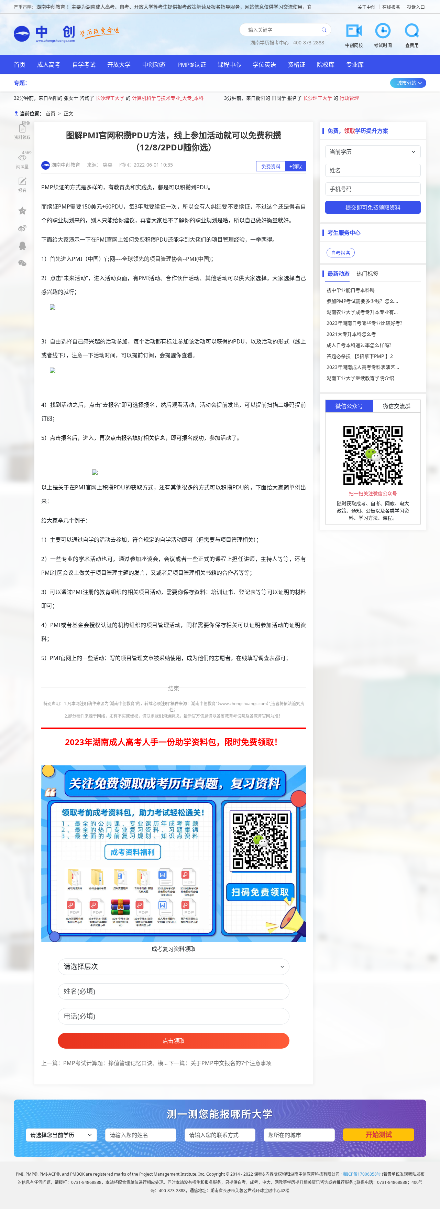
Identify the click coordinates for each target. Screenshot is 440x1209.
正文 (68, 113)
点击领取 (174, 1040)
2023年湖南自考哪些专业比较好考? (364, 323)
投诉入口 (416, 7)
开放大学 (119, 64)
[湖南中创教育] (46, 31)
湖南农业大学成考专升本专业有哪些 (365, 312)
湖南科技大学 (320, 99)
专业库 (355, 64)
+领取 (295, 166)
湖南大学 (105, 99)
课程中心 (229, 64)
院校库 (325, 64)
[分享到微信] (22, 263)
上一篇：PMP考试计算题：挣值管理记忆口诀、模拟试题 (104, 1063)
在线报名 (391, 7)
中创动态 (154, 64)
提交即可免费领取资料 (372, 207)
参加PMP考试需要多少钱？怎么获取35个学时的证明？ (373, 301)
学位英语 (264, 64)
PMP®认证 (191, 64)
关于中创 (366, 7)
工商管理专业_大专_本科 (368, 99)
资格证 (296, 64)
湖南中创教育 (65, 164)
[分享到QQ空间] (22, 210)
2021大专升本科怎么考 (351, 334)
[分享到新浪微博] (22, 228)
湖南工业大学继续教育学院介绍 (360, 378)
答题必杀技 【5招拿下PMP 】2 (360, 356)
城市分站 (407, 82)
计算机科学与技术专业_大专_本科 (158, 99)
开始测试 (379, 1134)
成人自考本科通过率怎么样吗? (359, 345)
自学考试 (84, 64)
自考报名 (340, 253)
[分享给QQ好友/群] (22, 246)
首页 (19, 64)
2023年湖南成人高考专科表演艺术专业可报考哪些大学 (373, 367)
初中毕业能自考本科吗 (351, 290)
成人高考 (48, 64)
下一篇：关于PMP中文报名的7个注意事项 (220, 1063)
